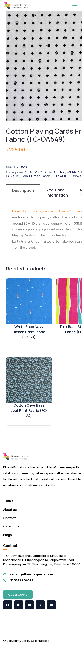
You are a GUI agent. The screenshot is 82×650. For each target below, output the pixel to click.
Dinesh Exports (23, 211)
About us (10, 509)
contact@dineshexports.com (30, 574)
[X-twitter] (40, 604)
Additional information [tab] (57, 192)
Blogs (7, 535)
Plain (24, 176)
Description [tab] (23, 190)
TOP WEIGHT (61, 176)
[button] (18, 594)
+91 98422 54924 (21, 580)
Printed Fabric (40, 176)
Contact (9, 518)
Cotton (59, 172)
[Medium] (51, 604)
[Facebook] (7, 604)
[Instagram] (18, 604)
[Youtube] (29, 604)
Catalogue (11, 526)
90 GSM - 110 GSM (38, 172)
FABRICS (12, 176)
